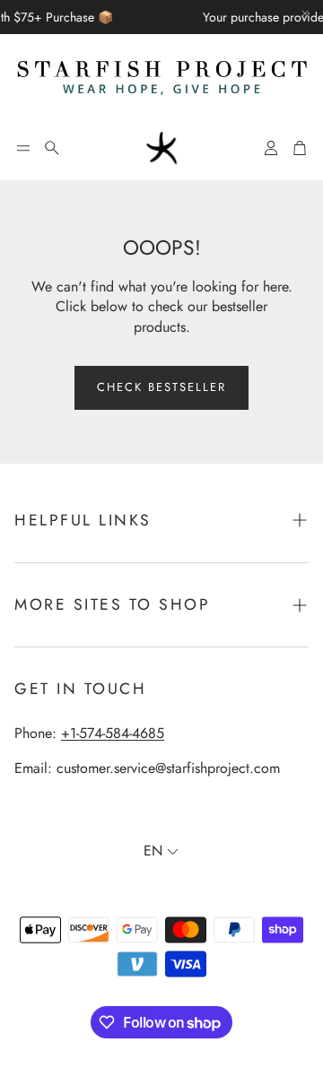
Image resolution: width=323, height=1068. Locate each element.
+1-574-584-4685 (112, 733)
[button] (23, 148)
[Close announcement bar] (305, 13)
